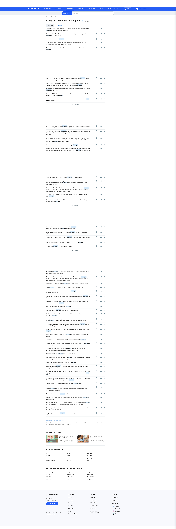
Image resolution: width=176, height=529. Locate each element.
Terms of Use (93, 508)
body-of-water (70, 476)
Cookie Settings (94, 505)
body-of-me (49, 476)
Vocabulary (71, 508)
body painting (49, 472)
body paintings (70, 472)
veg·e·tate (89, 455)
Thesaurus (70, 500)
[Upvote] (96, 29)
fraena (88, 460)
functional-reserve (50, 460)
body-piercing (70, 479)
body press (90, 474)
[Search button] (112, 13)
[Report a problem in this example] (104, 29)
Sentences (65, 13)
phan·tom (89, 453)
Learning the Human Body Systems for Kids (97, 436)
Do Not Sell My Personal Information (95, 511)
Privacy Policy (93, 500)
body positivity (70, 474)
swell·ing (48, 455)
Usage (69, 511)
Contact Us (114, 497)
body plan (89, 472)
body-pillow (90, 479)
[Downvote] (101, 29)
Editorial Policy (93, 503)
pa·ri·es (68, 455)
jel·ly (47, 453)
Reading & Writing (72, 514)
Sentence (51, 16)
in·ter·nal (48, 458)
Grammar (70, 505)
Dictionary (70, 497)
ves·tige (69, 460)
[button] (128, 8)
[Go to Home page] (33, 8)
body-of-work (90, 476)
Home (47, 16)
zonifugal (69, 458)
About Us (92, 497)
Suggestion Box (116, 500)
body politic (49, 474)
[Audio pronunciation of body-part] (82, 21)
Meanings (50, 25)
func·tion (69, 453)
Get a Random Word (52, 503)
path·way (89, 458)
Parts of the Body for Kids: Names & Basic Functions (66, 436)
